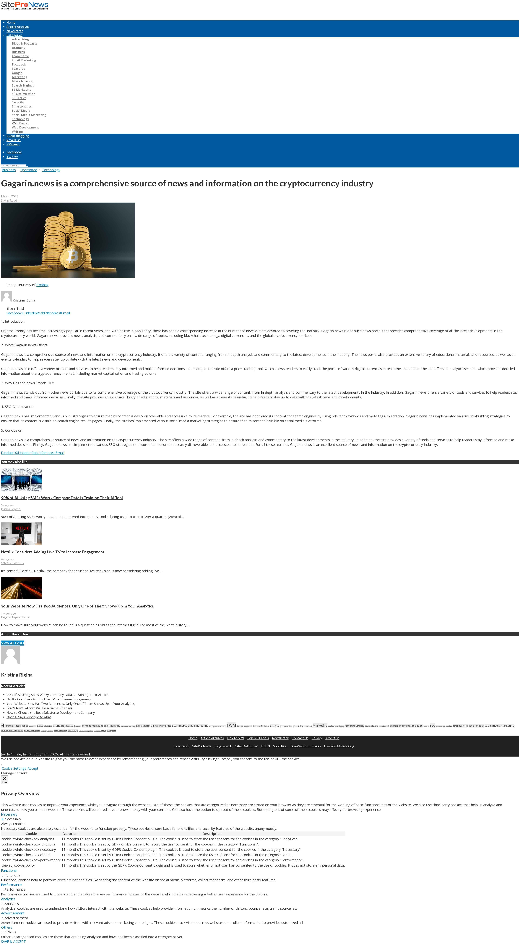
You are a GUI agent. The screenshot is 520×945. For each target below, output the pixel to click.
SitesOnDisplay (246, 746)
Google (17, 73)
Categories (14, 35)
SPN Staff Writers (12, 563)
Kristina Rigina (24, 300)
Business (18, 52)
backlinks (32, 726)
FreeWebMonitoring (339, 746)
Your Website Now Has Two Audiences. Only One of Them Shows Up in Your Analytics (77, 606)
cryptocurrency (112, 725)
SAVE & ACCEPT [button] (13, 941)
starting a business (32, 730)
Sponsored (28, 169)
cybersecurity (143, 725)
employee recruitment (217, 726)
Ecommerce (20, 56)
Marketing (19, 77)
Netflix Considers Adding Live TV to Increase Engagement (52, 552)
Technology (20, 119)
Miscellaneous (22, 81)
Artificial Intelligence (16, 725)
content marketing (92, 725)
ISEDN (265, 746)
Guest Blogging (17, 136)
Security (18, 102)
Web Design (20, 123)
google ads (248, 726)
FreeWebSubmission (305, 746)
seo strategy (440, 726)
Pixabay (42, 284)
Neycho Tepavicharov (15, 617)
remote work (384, 726)
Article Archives (17, 27)
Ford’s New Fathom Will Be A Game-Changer (39, 708)
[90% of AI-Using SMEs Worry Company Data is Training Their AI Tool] (21, 489)
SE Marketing (21, 89)
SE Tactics (19, 98)
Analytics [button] (8, 899)
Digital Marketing (161, 725)
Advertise (13, 140)
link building (298, 726)
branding (59, 725)
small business (460, 725)
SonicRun (280, 746)
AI (2, 725)
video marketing (60, 730)
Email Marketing (24, 60)
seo (432, 725)
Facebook (19, 64)
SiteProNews (201, 746)
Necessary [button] (9, 814)
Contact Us (300, 738)
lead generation (286, 726)
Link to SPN (235, 738)
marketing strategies (336, 726)
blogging (48, 726)
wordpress (111, 730)
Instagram (274, 725)
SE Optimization (23, 94)
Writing (17, 131)
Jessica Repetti (11, 509)
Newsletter (14, 31)
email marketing (198, 725)
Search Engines (23, 85)
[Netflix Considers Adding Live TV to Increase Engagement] (21, 544)
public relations (371, 726)
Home (10, 22)
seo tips (449, 726)
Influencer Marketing (261, 726)
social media (476, 725)
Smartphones (22, 106)
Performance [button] (11, 884)
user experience (47, 731)
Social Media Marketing (29, 115)
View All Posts (12, 643)
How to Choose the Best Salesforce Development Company (50, 712)
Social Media (21, 110)
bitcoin (40, 725)
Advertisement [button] (13, 913)
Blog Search (223, 746)
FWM (231, 725)
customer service (128, 726)
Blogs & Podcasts (24, 43)
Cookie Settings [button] (14, 768)
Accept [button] (33, 768)
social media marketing (499, 725)
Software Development (12, 730)
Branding (18, 47)
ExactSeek (181, 746)
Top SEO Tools (258, 738)
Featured (18, 68)
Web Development (25, 127)
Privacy (317, 738)
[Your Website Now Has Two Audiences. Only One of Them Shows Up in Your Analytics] (21, 598)
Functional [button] (9, 870)
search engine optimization (406, 725)
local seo (308, 726)
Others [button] (6, 927)
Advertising (20, 39)
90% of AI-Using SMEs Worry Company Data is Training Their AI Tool (62, 497)
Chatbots (77, 726)
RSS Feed (13, 144)
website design (100, 731)
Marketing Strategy (354, 725)
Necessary (13, 819)
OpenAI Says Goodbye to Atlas (28, 717)
